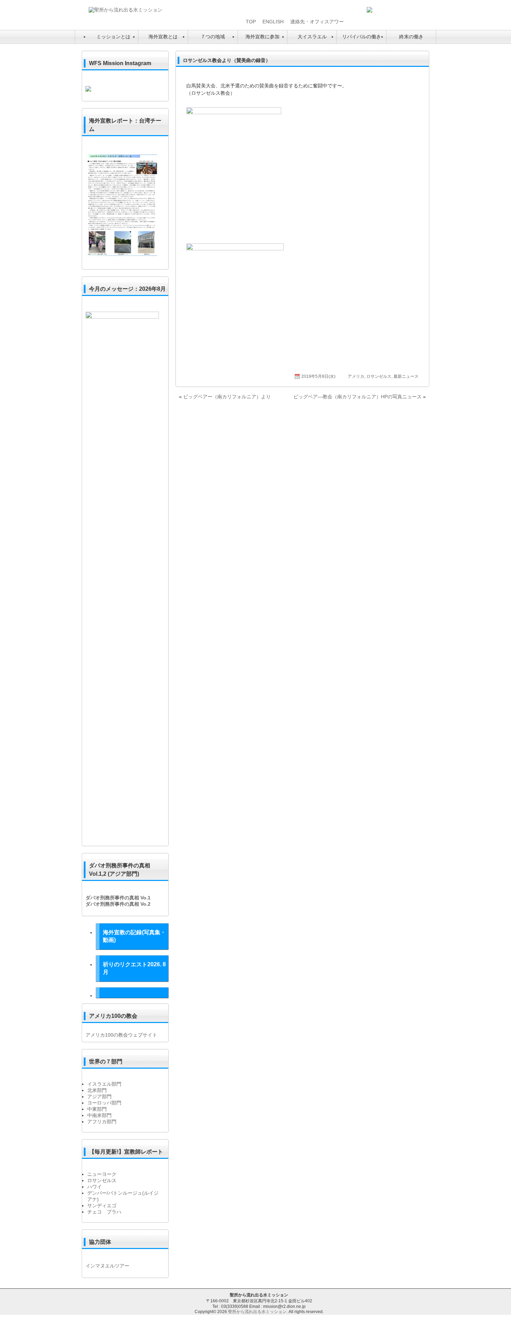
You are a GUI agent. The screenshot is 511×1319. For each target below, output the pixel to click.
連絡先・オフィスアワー (317, 21)
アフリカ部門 (101, 1121)
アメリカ (356, 376)
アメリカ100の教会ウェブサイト (121, 1035)
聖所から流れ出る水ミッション (257, 1311)
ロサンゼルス (378, 376)
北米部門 (97, 1090)
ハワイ (94, 1186)
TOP (251, 21)
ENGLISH (273, 21)
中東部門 (97, 1109)
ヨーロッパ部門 (104, 1103)
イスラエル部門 (104, 1084)
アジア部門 (99, 1096)
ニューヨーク (101, 1174)
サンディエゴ (101, 1205)
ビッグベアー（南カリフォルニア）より (227, 396)
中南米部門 (99, 1115)
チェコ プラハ (104, 1212)
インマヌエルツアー (107, 1266)
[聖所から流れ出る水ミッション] (125, 10)
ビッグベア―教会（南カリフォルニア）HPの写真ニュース (357, 396)
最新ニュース (406, 376)
